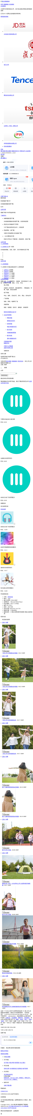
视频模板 (6, 4)
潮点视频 (8, 361)
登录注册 (6, 1068)
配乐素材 (8, 151)
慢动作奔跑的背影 (7, 973)
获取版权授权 (4, 16)
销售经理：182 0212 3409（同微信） (14, 1077)
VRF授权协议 (13, 1068)
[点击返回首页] (5, 1)
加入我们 (22, 1062)
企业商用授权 (4, 279)
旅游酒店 (26, 1017)
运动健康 (14, 1017)
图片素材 (3, 151)
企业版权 (3, 6)
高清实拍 (20, 361)
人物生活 (7, 1017)
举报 (7, 383)
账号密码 (25, 1068)
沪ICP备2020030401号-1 (15, 1106)
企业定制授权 (8, 315)
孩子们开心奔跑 (6, 850)
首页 (2, 4)
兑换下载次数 (8, 1085)
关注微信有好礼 (8, 1074)
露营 (2, 1021)
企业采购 (28, 151)
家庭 (17, 1019)
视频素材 (14, 361)
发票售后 (19, 1068)
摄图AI (4, 158)
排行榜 (2, 154)
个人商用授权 (4, 243)
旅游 (21, 1019)
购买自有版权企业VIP (10, 312)
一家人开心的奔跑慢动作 (9, 720)
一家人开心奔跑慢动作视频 (9, 653)
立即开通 (3, 209)
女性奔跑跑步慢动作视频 (9, 943)
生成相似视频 (6, 651)
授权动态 (22, 151)
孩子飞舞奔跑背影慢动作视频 (10, 787)
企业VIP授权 (7, 282)
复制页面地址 (4, 375)
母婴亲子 (20, 1017)
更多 (2, 149)
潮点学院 (11, 1062)
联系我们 (17, 1062)
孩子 (26, 1019)
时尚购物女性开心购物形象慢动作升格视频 (14, 1006)
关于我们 (6, 1062)
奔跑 (30, 1019)
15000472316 (4, 1091)
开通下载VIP (4, 196)
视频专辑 (16, 151)
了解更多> (3, 215)
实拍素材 (11, 4)
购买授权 (4, 1113)
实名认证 (13, 1108)
